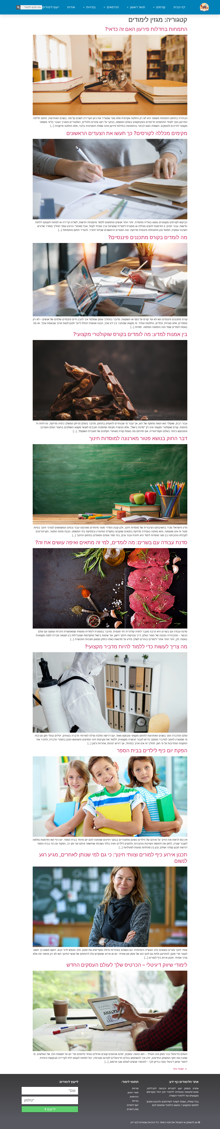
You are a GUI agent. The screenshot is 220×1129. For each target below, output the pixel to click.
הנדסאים (113, 7)
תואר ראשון (137, 7)
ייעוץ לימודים (50, 7)
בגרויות (91, 7)
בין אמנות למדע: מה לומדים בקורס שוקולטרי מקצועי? (130, 334)
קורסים (160, 7)
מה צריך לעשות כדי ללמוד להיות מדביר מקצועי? (136, 646)
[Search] (18, 7)
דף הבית (179, 7)
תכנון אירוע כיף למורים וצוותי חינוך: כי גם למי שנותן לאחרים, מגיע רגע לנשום (113, 857)
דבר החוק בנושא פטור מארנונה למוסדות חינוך (138, 438)
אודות (71, 7)
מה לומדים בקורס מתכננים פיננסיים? (147, 237)
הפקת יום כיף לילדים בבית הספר (152, 750)
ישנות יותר (180, 1068)
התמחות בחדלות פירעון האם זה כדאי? (146, 29)
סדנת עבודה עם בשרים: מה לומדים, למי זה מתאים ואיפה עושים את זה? (111, 542)
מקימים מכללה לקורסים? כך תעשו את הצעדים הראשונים (126, 133)
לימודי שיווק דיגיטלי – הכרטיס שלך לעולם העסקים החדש (127, 965)
